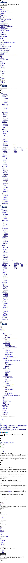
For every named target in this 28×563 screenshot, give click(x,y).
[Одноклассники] (1, 432)
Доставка (1, 542)
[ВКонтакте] (0, 432)
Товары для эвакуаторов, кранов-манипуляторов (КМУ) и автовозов (10, 427)
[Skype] (6, 432)
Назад (4, 332)
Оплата (3, 451)
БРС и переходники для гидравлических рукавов (10, 429)
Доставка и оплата (5, 406)
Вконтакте (3, 73)
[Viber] (4, 432)
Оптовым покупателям (3, 539)
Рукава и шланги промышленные (9, 425)
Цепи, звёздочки (7, 383)
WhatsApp (3, 518)
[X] (3, 432)
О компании (4, 398)
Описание (3, 449)
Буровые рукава (2, 429)
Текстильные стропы (3, 530)
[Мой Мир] (2, 432)
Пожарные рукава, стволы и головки (15, 426)
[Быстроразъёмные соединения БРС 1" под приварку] (7, 442)
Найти (1, 559)
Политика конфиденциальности (4, 536)
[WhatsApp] (5, 432)
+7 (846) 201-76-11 (2, 82)
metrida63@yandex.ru (3, 71)
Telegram (3, 516)
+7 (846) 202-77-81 (2, 68)
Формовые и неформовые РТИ (8, 354)
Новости (1, 538)
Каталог (4, 333)
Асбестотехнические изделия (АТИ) (9, 364)
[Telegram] (7, 432)
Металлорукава (21, 425)
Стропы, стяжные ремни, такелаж (9, 377)
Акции (1, 527)
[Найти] (0, 89)
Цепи (1, 532)
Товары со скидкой (2, 425)
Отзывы (1, 534)
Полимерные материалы (8, 369)
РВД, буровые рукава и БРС (8, 344)
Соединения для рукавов (16, 425)
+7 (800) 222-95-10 (2, 66)
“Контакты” (9, 491)
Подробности (2, 503)
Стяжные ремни (2, 531)
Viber (2, 74)
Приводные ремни (7, 359)
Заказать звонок (5, 414)
